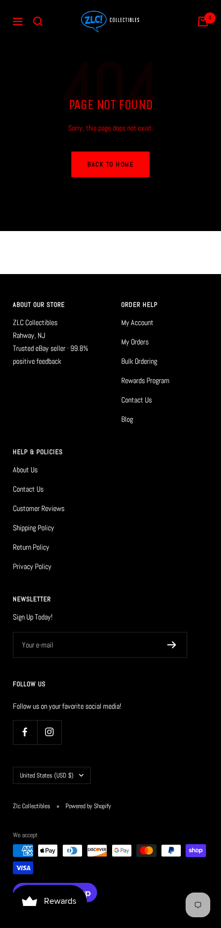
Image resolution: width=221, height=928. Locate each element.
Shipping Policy (33, 528)
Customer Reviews (38, 508)
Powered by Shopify (88, 806)
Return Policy (31, 547)
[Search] (38, 21)
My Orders (135, 342)
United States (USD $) (46, 775)
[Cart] (202, 21)
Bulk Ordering (139, 361)
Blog (127, 419)
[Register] (171, 645)
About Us (25, 469)
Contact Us (136, 400)
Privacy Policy (32, 566)
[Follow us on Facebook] (25, 732)
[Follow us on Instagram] (49, 732)
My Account (137, 322)
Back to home (110, 164)
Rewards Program (145, 380)
